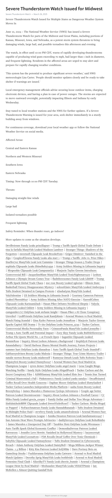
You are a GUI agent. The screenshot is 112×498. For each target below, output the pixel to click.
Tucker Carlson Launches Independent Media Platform (37, 387)
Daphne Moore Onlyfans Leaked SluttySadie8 (75, 382)
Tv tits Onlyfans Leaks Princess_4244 (58, 324)
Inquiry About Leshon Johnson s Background (47, 341)
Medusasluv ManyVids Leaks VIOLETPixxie (65, 465)
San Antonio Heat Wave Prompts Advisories (31, 420)
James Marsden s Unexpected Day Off (29, 424)
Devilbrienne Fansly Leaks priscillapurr (28, 245)
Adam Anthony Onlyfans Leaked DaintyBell (41, 445)
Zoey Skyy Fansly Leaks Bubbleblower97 (79, 332)
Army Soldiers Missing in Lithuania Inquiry (80, 266)
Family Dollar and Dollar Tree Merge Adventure (75, 399)
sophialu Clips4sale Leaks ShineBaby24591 (29, 266)
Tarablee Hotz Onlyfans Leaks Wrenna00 (76, 424)
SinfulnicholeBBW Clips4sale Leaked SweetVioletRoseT (37, 403)
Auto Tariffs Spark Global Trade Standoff (76, 349)
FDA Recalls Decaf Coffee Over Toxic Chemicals (68, 436)
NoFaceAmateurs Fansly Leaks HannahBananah (48, 407)
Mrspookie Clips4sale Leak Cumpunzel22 (31, 270)
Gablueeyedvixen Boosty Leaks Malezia (28, 353)
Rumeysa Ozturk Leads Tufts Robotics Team (78, 357)
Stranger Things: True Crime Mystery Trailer (78, 353)
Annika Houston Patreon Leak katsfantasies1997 (75, 416)
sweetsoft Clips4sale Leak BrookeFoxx (41, 254)
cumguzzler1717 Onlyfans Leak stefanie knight (32, 312)
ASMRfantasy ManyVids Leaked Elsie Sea (58, 374)
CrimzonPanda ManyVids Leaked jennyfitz (75, 328)
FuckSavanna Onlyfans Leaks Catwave (50, 453)
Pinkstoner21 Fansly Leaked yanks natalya (63, 378)
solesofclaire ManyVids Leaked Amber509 (80, 287)
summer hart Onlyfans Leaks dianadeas (28, 349)
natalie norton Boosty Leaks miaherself (28, 357)
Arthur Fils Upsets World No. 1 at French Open (32, 337)
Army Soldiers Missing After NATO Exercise (55, 299)
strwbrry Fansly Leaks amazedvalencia (57, 411)
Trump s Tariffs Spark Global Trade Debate (76, 245)
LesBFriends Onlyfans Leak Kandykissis (41, 316)
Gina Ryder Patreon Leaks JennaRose (54, 320)
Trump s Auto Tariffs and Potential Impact (30, 332)
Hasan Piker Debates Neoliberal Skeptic (65, 303)
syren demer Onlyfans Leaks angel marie (53, 366)
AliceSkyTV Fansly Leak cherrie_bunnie (55, 461)
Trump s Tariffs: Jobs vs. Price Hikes (83, 258)
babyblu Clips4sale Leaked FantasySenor (29, 440)
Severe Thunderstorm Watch (18, 14)
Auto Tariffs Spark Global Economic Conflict (31, 428)
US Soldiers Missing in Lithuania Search (46, 295)
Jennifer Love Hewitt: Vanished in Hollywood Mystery (52, 432)
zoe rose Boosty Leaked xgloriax (64, 283)
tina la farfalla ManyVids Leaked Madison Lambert (34, 249)
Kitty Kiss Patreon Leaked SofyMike (49, 449)
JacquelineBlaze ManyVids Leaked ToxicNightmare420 (59, 274)
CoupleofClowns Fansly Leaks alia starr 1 (36, 258)
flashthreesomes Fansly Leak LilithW (73, 278)
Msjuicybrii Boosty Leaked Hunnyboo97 (28, 362)
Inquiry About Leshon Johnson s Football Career (71, 395)
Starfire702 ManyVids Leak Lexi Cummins (29, 262)
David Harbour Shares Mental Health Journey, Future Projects (59, 345)
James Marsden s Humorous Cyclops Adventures (50, 391)
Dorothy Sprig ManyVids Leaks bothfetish (49, 457)
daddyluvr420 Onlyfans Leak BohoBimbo (81, 420)
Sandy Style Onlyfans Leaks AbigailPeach (50, 370)
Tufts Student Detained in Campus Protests (30, 291)
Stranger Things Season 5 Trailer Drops (78, 262)
